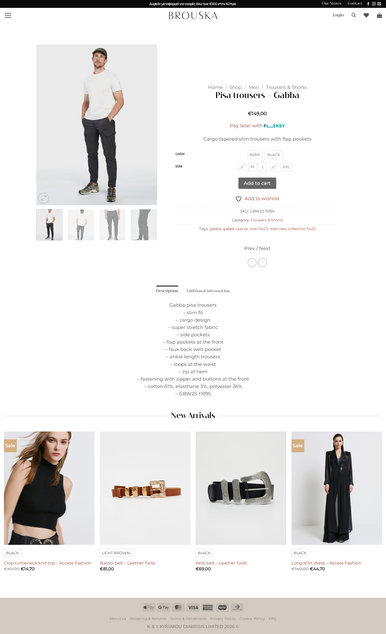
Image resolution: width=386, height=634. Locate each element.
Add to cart (257, 183)
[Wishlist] (366, 15)
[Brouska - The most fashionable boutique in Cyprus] (193, 15)
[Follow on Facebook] (368, 4)
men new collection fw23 (293, 228)
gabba (215, 228)
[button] (8, 15)
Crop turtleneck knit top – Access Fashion (47, 563)
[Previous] (45, 125)
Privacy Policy (223, 618)
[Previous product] (262, 262)
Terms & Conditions (188, 618)
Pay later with (246, 125)
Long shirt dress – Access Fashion (326, 563)
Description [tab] (167, 291)
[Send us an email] (379, 4)
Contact (355, 4)
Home (215, 87)
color (180, 154)
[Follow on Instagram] (373, 4)
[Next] (148, 125)
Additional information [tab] (207, 291)
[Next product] (252, 262)
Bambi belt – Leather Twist (127, 563)
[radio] (255, 155)
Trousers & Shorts (286, 87)
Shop (235, 87)
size (178, 166)
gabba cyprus (235, 228)
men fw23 (259, 228)
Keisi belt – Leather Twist (221, 563)
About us (117, 618)
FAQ (273, 618)
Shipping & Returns (148, 618)
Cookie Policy (252, 618)
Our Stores (331, 4)
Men (254, 87)
